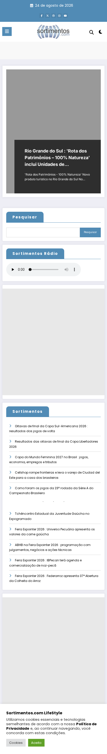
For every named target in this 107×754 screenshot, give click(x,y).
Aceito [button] (36, 742)
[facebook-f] (41, 15)
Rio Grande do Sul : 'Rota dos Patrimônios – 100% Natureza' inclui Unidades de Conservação (57, 158)
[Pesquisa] (91, 32)
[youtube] (65, 15)
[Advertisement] (53, 342)
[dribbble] (53, 15)
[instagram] (59, 15)
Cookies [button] (16, 742)
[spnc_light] (100, 33)
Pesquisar (24, 217)
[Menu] (7, 31)
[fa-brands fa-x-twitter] (47, 15)
